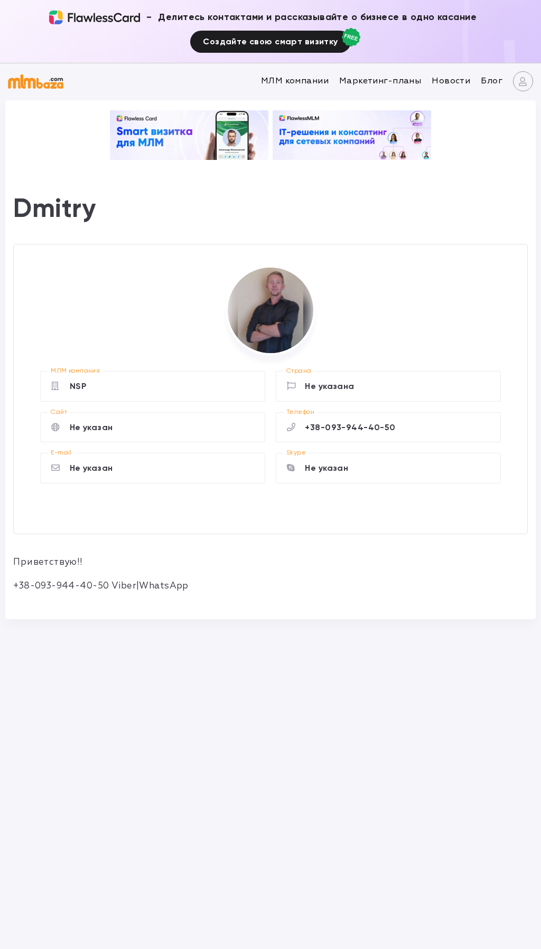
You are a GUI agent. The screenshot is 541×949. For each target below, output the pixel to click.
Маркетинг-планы (380, 80)
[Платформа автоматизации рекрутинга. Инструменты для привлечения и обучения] (352, 135)
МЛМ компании (295, 80)
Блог (491, 80)
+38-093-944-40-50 (350, 427)
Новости (451, 80)
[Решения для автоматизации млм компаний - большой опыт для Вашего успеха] (189, 135)
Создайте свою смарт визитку (270, 41)
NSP (78, 386)
